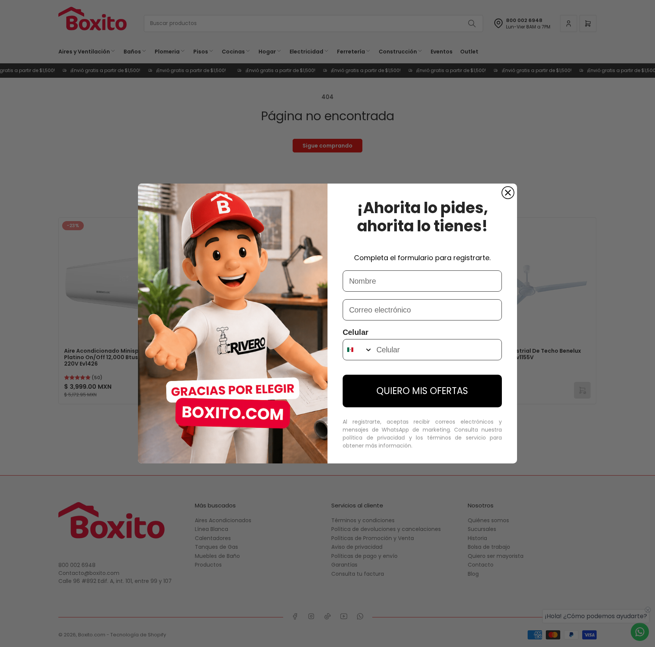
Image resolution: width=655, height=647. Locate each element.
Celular (355, 332)
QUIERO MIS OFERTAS (422, 391)
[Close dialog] (508, 193)
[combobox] (358, 349)
